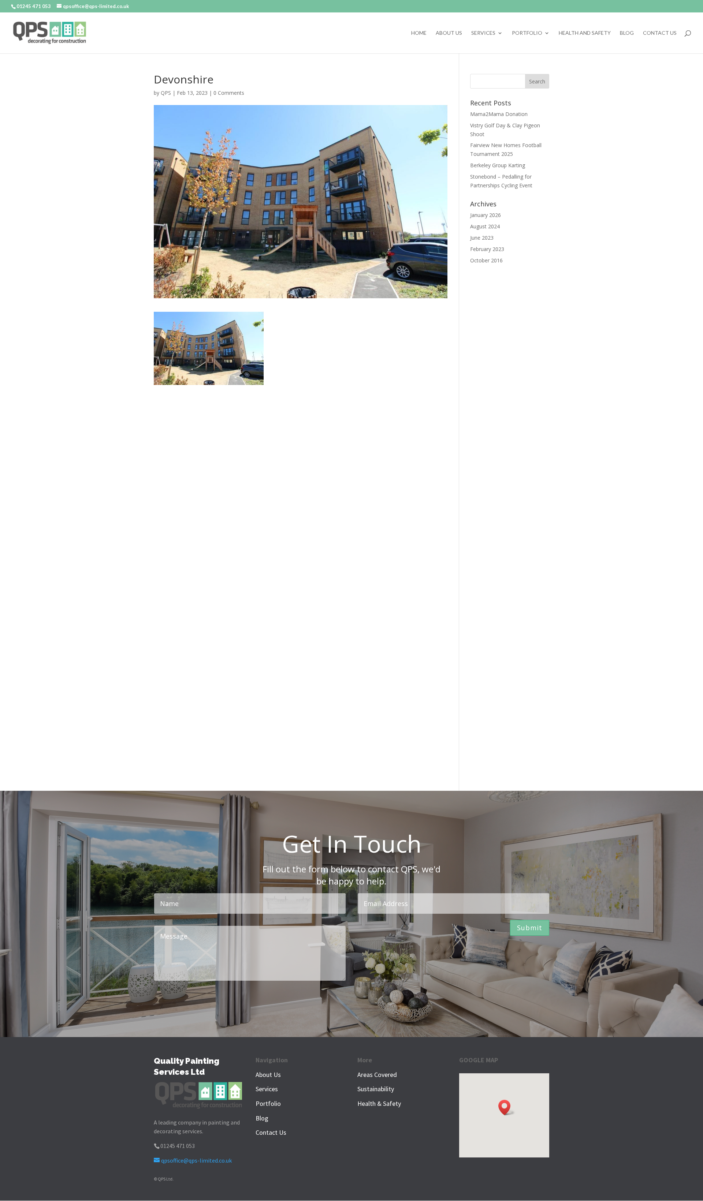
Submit (529, 927)
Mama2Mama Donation (499, 114)
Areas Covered (377, 1074)
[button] (506, 1107)
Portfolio (527, 33)
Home (419, 33)
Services (483, 33)
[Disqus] (300, 476)
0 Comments (228, 92)
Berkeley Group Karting (497, 165)
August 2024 (485, 226)
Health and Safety (585, 33)
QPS (166, 92)
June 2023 (482, 237)
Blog (627, 33)
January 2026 (485, 215)
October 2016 (486, 260)
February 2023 (487, 249)
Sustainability (375, 1089)
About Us (449, 33)
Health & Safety (379, 1103)
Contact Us (660, 33)
